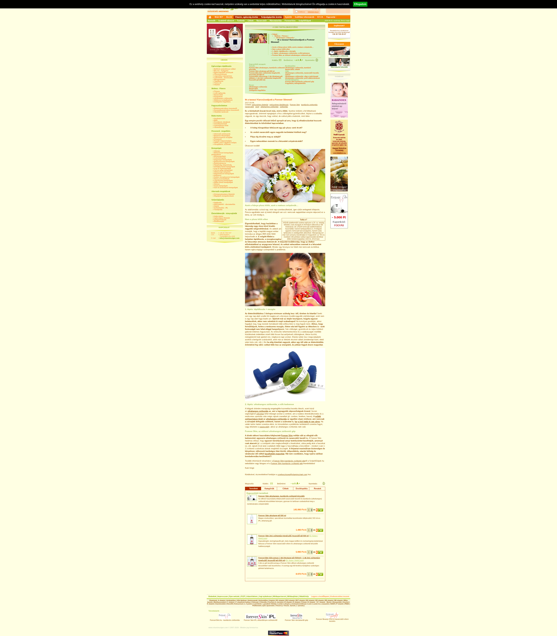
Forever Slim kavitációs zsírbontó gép (299, 81)
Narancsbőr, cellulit (292, 69)
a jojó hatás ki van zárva (309, 422)
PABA (347, 604)
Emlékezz (301, 12)
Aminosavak (252, 600)
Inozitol (346, 602)
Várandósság (219, 127)
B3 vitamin (320, 600)
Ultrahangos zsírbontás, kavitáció (298, 68)
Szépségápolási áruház (271, 17)
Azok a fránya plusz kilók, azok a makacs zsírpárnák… (292, 47)
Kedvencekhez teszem (339, 596)
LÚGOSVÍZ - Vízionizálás (223, 78)
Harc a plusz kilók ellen (281, 49)
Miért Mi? (219, 17)
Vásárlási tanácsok (221, 112)
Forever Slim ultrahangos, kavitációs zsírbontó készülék (281, 496)
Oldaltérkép (304, 596)
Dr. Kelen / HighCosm (294, 560)
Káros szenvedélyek (221, 179)
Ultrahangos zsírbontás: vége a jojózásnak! (301, 76)
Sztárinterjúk (219, 221)
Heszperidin (337, 602)
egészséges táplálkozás (279, 105)
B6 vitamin (338, 600)
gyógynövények (220, 220)
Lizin (310, 604)
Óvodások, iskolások (222, 122)
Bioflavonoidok (220, 602)
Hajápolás (218, 202)
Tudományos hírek (221, 125)
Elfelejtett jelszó (313, 12)
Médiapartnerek (279, 596)
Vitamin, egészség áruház (246, 17)
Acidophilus (231, 600)
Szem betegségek (221, 186)
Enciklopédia (302, 488)
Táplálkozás (218, 81)
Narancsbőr (261, 21)
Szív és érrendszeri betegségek (226, 187)
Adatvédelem (251, 596)
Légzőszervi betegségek (223, 180)
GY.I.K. (320, 17)
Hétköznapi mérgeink (222, 172)
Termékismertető (220, 124)
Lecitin (280, 604)
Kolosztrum (238, 604)
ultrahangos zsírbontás (269, 107)
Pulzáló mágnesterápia (223, 141)
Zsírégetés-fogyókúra (222, 102)
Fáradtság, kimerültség (223, 165)
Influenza (217, 175)
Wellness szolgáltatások (223, 100)
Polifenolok (256, 605)
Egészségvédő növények (223, 72)
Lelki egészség (219, 93)
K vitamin (210, 604)
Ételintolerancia (220, 163)
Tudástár (241, 21)
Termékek (253, 488)
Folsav (304, 602)
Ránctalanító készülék (339, 67)
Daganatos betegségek (223, 160)
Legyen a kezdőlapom (320, 596)
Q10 (263, 605)
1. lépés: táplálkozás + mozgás (284, 51)
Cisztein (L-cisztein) (275, 602)
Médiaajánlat (292, 596)
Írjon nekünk (234, 596)
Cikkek (251, 21)
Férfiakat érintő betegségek (224, 167)
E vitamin (296, 602)
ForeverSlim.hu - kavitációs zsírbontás (225, 620)
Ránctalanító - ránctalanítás (224, 204)
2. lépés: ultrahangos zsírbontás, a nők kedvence (291, 53)
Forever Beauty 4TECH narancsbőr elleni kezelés (332, 620)
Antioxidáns (263, 600)
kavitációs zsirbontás (309, 105)
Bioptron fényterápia (222, 136)
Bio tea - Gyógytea (221, 71)
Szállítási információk (304, 17)
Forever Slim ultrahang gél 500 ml (262, 71)
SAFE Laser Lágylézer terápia (225, 142)
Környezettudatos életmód (224, 194)
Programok (218, 96)
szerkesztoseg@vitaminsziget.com (292, 474)
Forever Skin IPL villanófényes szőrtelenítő (260, 620)
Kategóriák (269, 488)
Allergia (217, 151)
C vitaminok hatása (243, 602)
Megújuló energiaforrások (224, 196)
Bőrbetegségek (220, 156)
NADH (332, 604)
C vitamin (230, 602)
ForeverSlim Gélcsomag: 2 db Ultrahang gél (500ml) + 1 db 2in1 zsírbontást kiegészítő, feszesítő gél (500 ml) (265, 78)
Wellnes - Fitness (281, 36)
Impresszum (223, 596)
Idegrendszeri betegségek (224, 173)
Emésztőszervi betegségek (224, 161)
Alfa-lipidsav (242, 600)
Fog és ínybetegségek (222, 168)
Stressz (217, 184)
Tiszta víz (217, 83)
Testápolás (218, 209)
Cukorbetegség (220, 158)
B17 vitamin (300, 600)
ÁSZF (243, 596)
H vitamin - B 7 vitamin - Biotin (319, 602)
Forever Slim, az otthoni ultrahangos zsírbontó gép (291, 55)
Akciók (229, 17)
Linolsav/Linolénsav (298, 604)
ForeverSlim (290, 21)
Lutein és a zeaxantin (321, 604)
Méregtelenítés (219, 79)
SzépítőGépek (305, 21)
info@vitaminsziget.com (229, 238)
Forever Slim (295, 105)
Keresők (211, 21)
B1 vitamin (280, 600)
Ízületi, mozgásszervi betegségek (226, 177)
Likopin (287, 604)
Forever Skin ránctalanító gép (296, 620)
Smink (216, 206)
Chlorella (263, 602)
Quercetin (270, 605)
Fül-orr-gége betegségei (223, 170)
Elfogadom (360, 4)
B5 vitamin (329, 600)
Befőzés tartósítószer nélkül (225, 69)
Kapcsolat (330, 17)
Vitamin (217, 84)
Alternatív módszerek (222, 134)
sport (257, 107)
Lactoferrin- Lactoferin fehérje (264, 604)
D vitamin (288, 602)
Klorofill (230, 604)
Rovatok (317, 488)
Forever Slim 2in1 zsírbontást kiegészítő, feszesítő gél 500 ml (283, 536)
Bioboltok (212, 596)
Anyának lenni (219, 118)
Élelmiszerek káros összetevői (225, 108)
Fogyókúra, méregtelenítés (295, 83)
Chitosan (255, 602)
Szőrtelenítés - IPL (221, 208)
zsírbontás (284, 107)
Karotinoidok (221, 604)
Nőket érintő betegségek (223, 182)
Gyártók (288, 17)
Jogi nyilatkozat (265, 596)
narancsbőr (249, 107)
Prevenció (218, 139)
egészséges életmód (222, 218)
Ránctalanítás (276, 21)
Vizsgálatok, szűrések (222, 144)
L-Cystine (248, 604)
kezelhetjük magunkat (274, 454)
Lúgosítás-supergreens (223, 76)
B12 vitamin (290, 600)
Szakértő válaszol (226, 21)
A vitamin (221, 600)
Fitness (217, 91)
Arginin (272, 600)
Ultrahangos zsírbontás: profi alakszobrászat (302, 78)
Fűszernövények (220, 74)
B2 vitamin (310, 600)
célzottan (260, 414)
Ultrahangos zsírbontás (223, 98)
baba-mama (218, 216)
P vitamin (340, 604)
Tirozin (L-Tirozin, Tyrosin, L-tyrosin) (290, 605)
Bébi (216, 120)
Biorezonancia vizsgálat (223, 137)
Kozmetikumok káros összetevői (226, 110)
